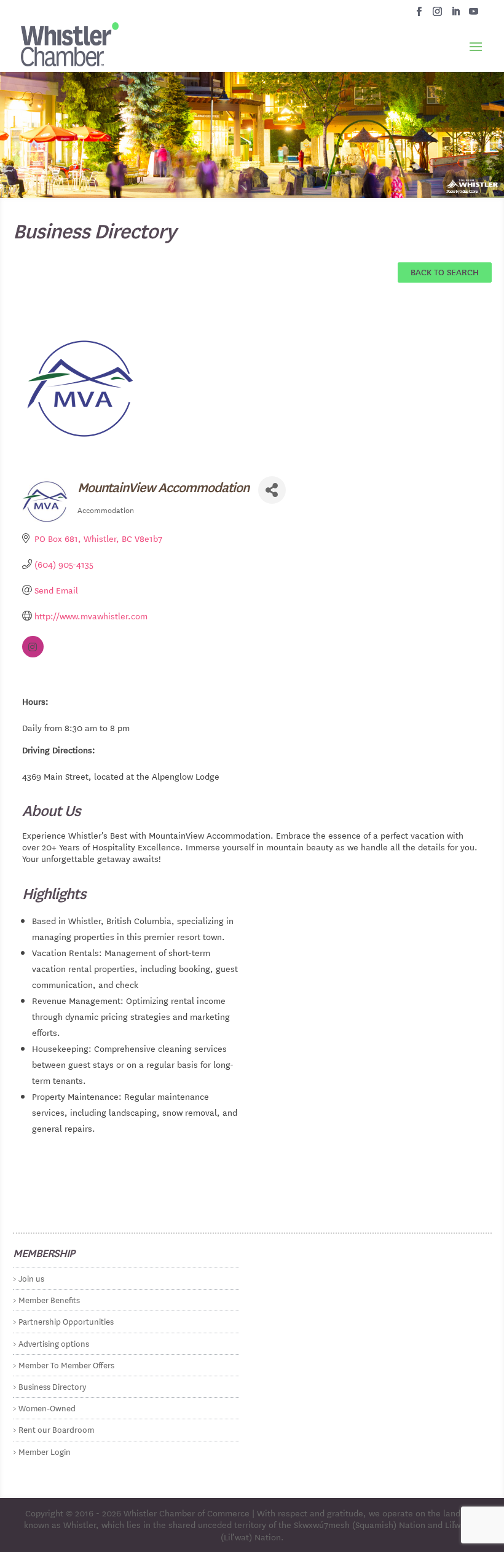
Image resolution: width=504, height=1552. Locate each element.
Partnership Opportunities (66, 1320)
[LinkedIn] (455, 15)
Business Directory (52, 1385)
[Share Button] (272, 490)
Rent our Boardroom (56, 1428)
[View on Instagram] (33, 653)
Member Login (44, 1450)
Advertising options (53, 1342)
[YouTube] (473, 15)
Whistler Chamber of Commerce (187, 1512)
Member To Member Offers (66, 1364)
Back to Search (445, 271)
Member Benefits (49, 1299)
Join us (31, 1277)
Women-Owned (47, 1407)
